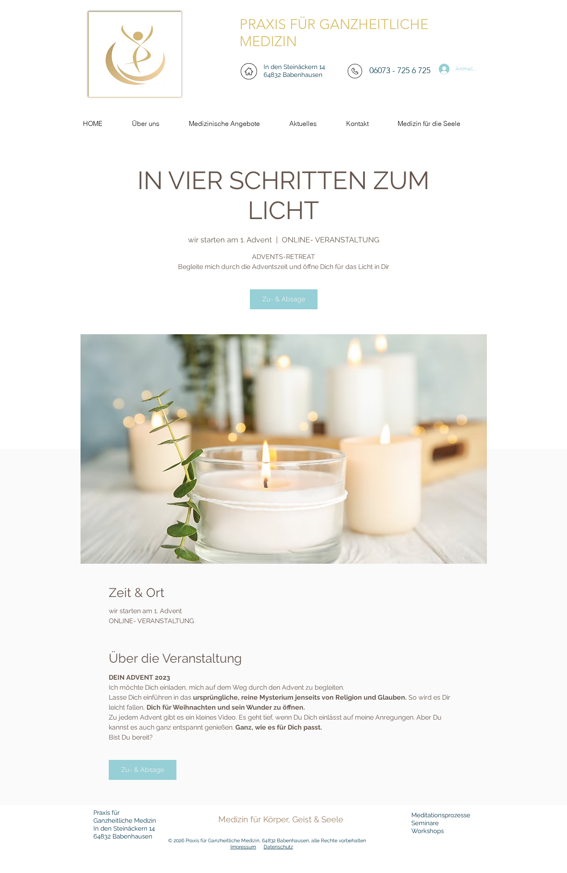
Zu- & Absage (283, 299)
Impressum (243, 847)
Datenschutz (278, 847)
